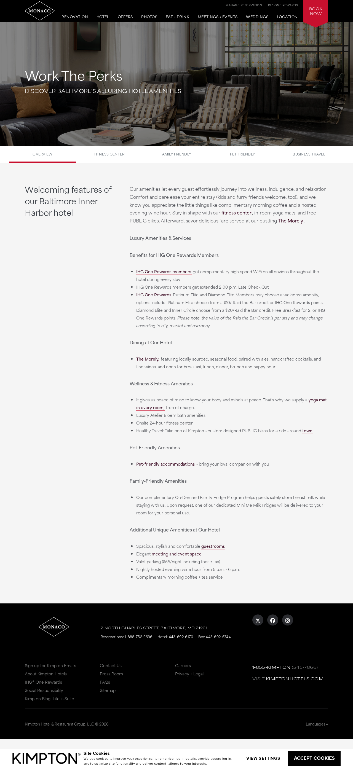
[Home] (40, 10)
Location (287, 16)
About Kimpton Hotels (46, 673)
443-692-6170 (181, 636)
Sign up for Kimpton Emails (50, 665)
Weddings (257, 16)
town (307, 430)
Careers (183, 665)
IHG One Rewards (153, 294)
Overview (42, 154)
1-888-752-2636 (138, 636)
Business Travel (309, 154)
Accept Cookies (314, 758)
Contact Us (111, 665)
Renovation (74, 16)
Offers (125, 16)
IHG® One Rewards (43, 682)
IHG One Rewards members (163, 271)
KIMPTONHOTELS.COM (294, 678)
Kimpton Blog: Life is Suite (49, 698)
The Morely (290, 220)
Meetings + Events (218, 16)
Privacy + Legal (189, 673)
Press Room (111, 673)
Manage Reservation (244, 5)
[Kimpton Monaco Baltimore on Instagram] (287, 619)
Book (315, 11)
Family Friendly (176, 154)
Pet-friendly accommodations (165, 464)
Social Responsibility (44, 690)
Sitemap (108, 690)
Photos (149, 16)
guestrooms (213, 546)
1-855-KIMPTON (271, 667)
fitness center (236, 212)
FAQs (105, 682)
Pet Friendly (242, 154)
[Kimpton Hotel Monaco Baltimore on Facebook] (272, 619)
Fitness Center (109, 154)
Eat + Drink (177, 16)
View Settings (263, 758)
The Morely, (147, 359)
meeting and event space (177, 554)
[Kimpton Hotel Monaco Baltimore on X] (257, 619)
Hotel (103, 16)
